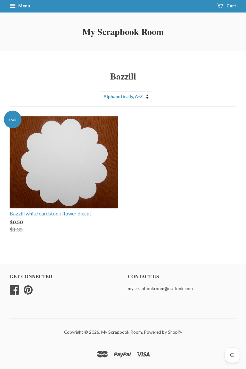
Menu (23, 5)
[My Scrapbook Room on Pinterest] (28, 288)
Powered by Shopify (163, 332)
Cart (231, 5)
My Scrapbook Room (123, 31)
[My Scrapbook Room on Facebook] (14, 288)
